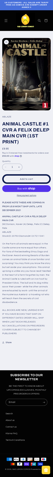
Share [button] (9, 342)
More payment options (26, 195)
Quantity (6, 161)
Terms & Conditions (15, 440)
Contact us (11, 427)
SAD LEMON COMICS (21, 469)
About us (10, 420)
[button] (6, 20)
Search (9, 414)
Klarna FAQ (11, 433)
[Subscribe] (44, 402)
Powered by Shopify (39, 469)
